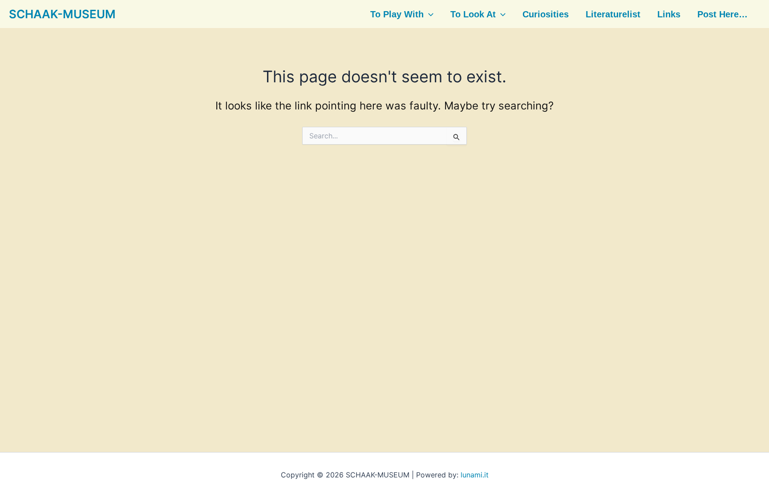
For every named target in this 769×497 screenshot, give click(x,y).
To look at (473, 14)
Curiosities (545, 14)
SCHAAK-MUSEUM (62, 14)
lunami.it (475, 474)
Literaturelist (613, 14)
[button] (428, 14)
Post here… (722, 14)
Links (668, 14)
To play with (397, 14)
